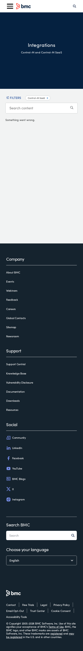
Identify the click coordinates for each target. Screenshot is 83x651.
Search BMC (18, 525)
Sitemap (11, 327)
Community (19, 437)
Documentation (15, 391)
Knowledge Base (16, 373)
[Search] (74, 6)
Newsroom (12, 336)
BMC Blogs (18, 479)
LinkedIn (17, 448)
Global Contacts (16, 318)
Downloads (12, 401)
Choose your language (27, 549)
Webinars (11, 290)
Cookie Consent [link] (61, 611)
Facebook (18, 458)
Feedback (12, 300)
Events (10, 281)
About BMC (13, 272)
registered (56, 633)
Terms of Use (56, 627)
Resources (12, 410)
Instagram (18, 499)
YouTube (17, 468)
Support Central (15, 364)
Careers (11, 309)
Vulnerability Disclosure (19, 382)
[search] (72, 108)
